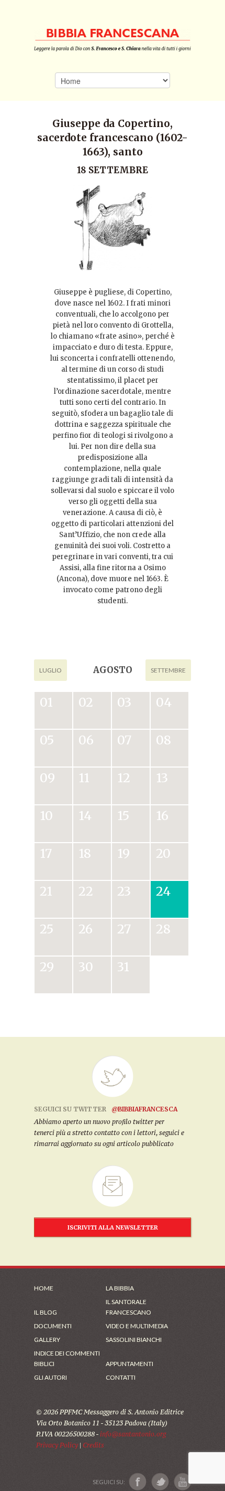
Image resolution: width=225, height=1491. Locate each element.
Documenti (53, 1326)
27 (124, 929)
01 (46, 702)
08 (163, 740)
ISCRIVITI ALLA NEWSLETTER (113, 1227)
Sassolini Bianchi (134, 1339)
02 (85, 702)
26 (85, 929)
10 (46, 815)
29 (47, 966)
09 (47, 777)
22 (85, 891)
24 (163, 891)
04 (164, 702)
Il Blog (45, 1312)
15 (123, 815)
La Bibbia (120, 1288)
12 (123, 777)
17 (46, 853)
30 (85, 966)
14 (85, 815)
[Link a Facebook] (138, 1482)
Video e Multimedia (137, 1326)
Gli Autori (50, 1377)
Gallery (47, 1339)
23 (124, 891)
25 (46, 929)
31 (123, 966)
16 (162, 815)
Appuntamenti (129, 1364)
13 (162, 777)
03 (124, 702)
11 (83, 777)
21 (46, 891)
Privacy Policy (57, 1445)
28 (163, 929)
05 (47, 740)
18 (84, 853)
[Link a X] (160, 1482)
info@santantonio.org (133, 1434)
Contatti (121, 1377)
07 (124, 740)
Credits (93, 1445)
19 (123, 853)
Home (43, 1288)
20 (163, 853)
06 (86, 740)
